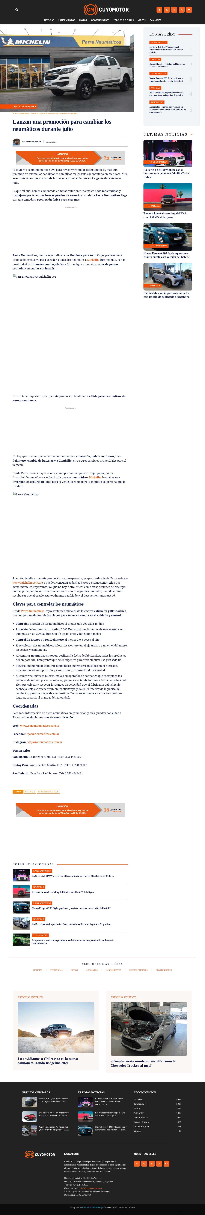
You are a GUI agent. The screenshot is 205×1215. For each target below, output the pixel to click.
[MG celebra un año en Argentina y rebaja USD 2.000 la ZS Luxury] (29, 1116)
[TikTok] (174, 10)
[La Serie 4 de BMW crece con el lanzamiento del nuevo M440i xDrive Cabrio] (21, 875)
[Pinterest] (90, 142)
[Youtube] (189, 10)
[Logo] (106, 9)
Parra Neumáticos (32, 611)
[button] (16, 9)
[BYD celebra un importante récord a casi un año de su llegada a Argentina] (21, 923)
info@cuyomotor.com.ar (91, 1188)
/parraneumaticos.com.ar (43, 734)
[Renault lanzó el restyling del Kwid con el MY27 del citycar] (21, 891)
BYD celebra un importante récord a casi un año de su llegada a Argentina (71, 924)
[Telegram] (118, 142)
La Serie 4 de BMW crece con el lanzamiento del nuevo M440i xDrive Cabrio (73, 876)
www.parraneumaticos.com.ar (39, 725)
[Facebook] (159, 10)
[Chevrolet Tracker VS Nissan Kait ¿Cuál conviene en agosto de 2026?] (29, 1130)
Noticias (38, 887)
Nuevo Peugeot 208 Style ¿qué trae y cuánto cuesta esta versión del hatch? (71, 908)
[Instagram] (167, 10)
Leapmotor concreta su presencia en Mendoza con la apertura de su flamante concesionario (167, 109)
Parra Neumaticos (48, 792)
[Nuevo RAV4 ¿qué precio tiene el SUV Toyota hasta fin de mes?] (29, 1102)
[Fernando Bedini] (17, 141)
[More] (125, 142)
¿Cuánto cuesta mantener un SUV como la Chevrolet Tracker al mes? (143, 1063)
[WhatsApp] (97, 142)
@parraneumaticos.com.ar (45, 742)
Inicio (15, 114)
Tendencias (40, 935)
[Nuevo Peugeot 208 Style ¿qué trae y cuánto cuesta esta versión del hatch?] (21, 907)
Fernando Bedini (33, 142)
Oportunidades (24, 106)
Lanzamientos (42, 871)
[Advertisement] (70, 230)
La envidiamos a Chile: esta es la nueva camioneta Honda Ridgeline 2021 (48, 1061)
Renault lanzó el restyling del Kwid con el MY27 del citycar (63, 892)
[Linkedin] (104, 142)
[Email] (111, 142)
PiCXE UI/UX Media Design (92, 1207)
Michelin (93, 259)
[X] (182, 10)
